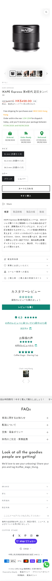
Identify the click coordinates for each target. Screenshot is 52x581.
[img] (26, 342)
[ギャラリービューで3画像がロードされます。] (26, 74)
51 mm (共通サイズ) (13, 155)
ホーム (4, 82)
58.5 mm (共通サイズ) (14, 168)
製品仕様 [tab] (30, 211)
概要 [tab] (6, 211)
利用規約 (21, 575)
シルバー (22, 179)
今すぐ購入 (26, 196)
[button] (24, 381)
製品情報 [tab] (17, 211)
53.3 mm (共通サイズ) (14, 161)
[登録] (48, 516)
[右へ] (47, 74)
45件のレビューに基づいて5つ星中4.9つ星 (26, 323)
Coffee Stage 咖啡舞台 (23, 569)
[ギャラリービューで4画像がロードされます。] (33, 74)
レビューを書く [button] (26, 307)
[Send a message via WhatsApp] (46, 565)
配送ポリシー (32, 575)
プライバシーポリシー (41, 572)
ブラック (8, 179)
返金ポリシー (25, 572)
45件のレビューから (24, 345)
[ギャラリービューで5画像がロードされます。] (39, 74)
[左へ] (5, 74)
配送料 (10, 104)
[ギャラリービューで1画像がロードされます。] (13, 74)
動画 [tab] (42, 211)
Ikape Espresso (8, 88)
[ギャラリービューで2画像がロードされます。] (19, 74)
